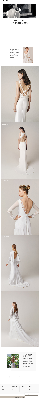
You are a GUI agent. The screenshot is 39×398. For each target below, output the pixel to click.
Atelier (21, 390)
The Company (22, 386)
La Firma (21, 389)
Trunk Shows (3, 388)
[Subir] (37, 389)
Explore (30, 386)
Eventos (3, 389)
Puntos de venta (22, 388)
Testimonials (30, 388)
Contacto (3, 390)
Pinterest (30, 390)
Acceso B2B (13, 389)
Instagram (30, 389)
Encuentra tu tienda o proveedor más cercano (19, 397)
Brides (3, 386)
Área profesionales (14, 386)
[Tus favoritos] (34, 1)
